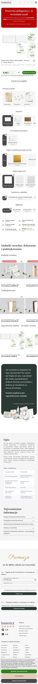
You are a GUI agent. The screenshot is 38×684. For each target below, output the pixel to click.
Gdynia (27, 652)
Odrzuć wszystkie (19, 681)
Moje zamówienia (24, 626)
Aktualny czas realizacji (26, 628)
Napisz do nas (15, 376)
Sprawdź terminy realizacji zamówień (19, 24)
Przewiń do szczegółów (19, 81)
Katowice (16, 652)
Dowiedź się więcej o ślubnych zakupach (23, 403)
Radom (15, 654)
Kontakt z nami (23, 631)
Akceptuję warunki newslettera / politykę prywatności (20, 590)
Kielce (15, 657)
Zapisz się (19, 593)
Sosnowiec (28, 654)
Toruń (3, 657)
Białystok (4, 652)
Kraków (15, 645)
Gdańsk (27, 647)
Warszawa (4, 645)
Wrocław (4, 647)
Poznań (15, 647)
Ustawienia (19, 676)
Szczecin (4, 650)
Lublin (26, 650)
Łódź (26, 645)
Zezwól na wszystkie (19, 671)
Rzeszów (27, 657)
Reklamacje (22, 635)
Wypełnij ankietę (19, 608)
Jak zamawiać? (23, 633)
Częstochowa (5, 654)
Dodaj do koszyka (29, 72)
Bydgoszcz (16, 650)
